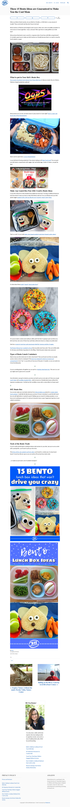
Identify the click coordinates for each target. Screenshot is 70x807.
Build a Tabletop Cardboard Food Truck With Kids (34, 748)
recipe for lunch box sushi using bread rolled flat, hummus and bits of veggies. (35, 344)
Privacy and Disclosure (7, 779)
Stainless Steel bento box (43, 369)
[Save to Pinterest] (48, 18)
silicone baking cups (40, 392)
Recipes (16, 653)
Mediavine (47, 802)
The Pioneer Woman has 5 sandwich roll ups (21, 348)
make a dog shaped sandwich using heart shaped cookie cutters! (40, 234)
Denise (12, 650)
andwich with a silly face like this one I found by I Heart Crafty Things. (35, 197)
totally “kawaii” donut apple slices (29, 284)
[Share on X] (32, 18)
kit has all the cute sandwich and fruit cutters (23, 452)
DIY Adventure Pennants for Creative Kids (33, 752)
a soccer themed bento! (29, 156)
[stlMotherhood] (10, 3)
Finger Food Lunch (46, 160)
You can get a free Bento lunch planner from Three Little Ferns (25, 80)
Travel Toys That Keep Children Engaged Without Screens (33, 757)
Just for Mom (12, 653)
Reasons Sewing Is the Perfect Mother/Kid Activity (33, 766)
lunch (12, 660)
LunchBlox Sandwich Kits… (25, 380)
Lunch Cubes (13, 380)
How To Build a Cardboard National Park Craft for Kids (35, 762)
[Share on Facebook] (17, 18)
